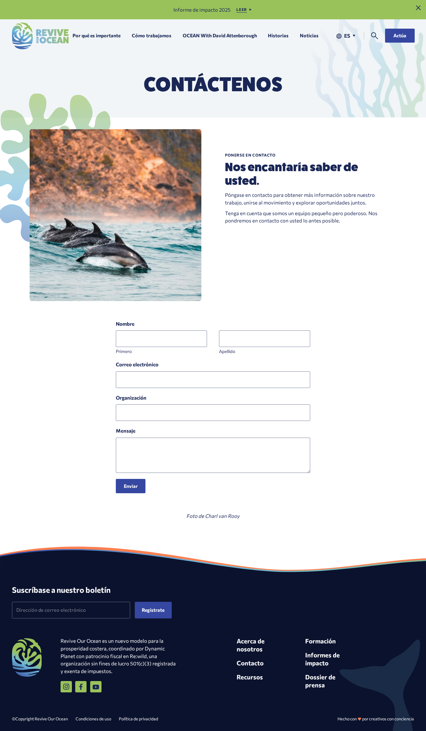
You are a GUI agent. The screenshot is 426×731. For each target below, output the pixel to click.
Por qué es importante (96, 35)
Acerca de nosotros (251, 645)
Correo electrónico (137, 364)
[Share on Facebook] (81, 686)
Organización (131, 398)
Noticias (309, 35)
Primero (124, 351)
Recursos (250, 677)
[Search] (374, 35)
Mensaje (125, 431)
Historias (278, 35)
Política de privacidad (138, 718)
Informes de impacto (322, 659)
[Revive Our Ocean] (40, 36)
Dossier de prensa (320, 681)
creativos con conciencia (391, 718)
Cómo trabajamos (151, 35)
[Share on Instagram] (66, 686)
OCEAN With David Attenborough (220, 35)
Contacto (250, 663)
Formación (320, 641)
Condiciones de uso (93, 718)
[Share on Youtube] (96, 686)
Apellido (227, 351)
